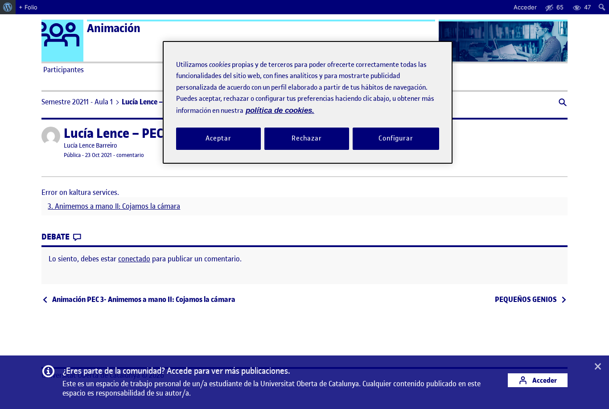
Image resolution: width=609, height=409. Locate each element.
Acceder (544, 380)
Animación (113, 28)
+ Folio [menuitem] (28, 7)
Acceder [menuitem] (525, 7)
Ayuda (406, 69)
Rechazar (307, 138)
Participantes (63, 69)
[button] (562, 103)
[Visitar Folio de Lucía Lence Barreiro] (50, 136)
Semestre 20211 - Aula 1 (77, 102)
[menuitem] (8, 7)
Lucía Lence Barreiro (90, 145)
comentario (130, 155)
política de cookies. (280, 110)
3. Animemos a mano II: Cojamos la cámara (114, 206)
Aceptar (218, 138)
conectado (134, 259)
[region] (308, 102)
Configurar (396, 138)
